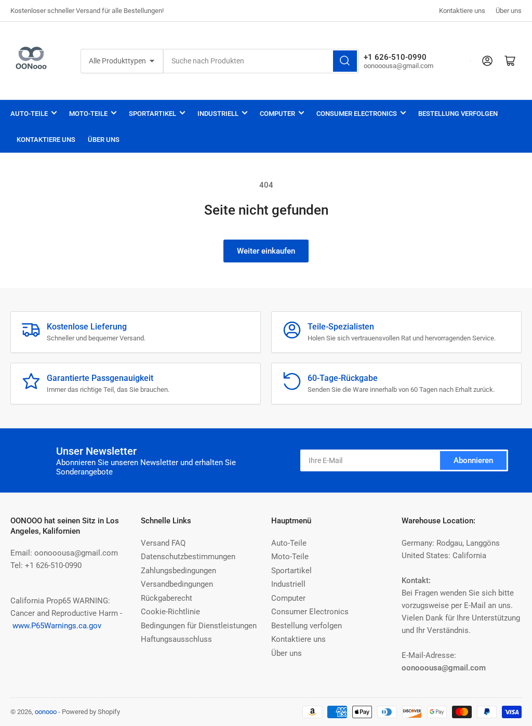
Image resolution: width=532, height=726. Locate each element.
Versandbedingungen (177, 584)
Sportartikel (152, 113)
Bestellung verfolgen (458, 113)
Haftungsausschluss (176, 639)
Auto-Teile (29, 113)
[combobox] (260, 61)
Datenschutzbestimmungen (188, 556)
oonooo (46, 712)
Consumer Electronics (356, 113)
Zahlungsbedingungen (178, 570)
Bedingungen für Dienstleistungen (199, 625)
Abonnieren (473, 460)
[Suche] (345, 61)
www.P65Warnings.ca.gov (56, 625)
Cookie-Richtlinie (170, 611)
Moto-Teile (88, 113)
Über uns (509, 11)
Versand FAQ (163, 543)
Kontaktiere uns (462, 11)
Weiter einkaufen (266, 251)
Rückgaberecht (166, 598)
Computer (277, 113)
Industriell (217, 113)
